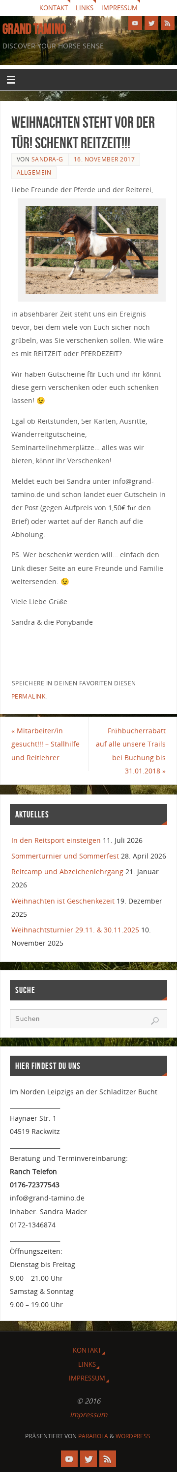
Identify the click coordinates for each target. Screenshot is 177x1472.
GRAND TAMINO (34, 29)
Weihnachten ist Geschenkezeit (63, 901)
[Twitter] (151, 23)
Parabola (93, 1436)
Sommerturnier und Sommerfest (65, 856)
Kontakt (53, 7)
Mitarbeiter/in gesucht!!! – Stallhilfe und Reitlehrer (45, 744)
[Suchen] (155, 1021)
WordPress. (134, 1436)
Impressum (119, 7)
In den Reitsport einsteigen (56, 840)
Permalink (28, 696)
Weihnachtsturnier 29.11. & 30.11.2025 (75, 929)
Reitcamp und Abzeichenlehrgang (67, 871)
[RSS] (168, 23)
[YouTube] (135, 23)
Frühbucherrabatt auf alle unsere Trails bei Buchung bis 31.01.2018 (131, 750)
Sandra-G (47, 159)
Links (84, 7)
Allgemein (34, 172)
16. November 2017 (104, 159)
